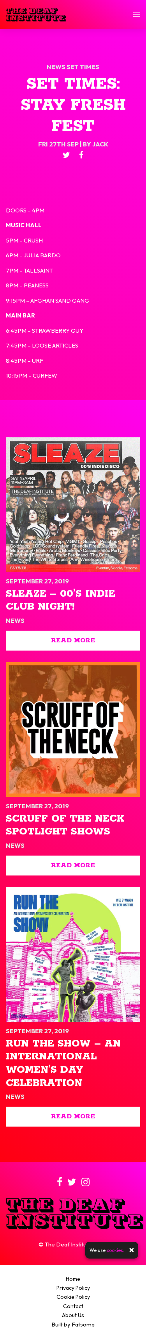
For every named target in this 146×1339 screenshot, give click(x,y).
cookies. (115, 1250)
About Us (73, 1315)
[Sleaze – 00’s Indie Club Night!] (73, 504)
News (57, 67)
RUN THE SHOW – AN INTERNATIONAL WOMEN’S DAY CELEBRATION (63, 1063)
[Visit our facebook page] (81, 155)
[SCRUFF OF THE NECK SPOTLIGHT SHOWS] (73, 729)
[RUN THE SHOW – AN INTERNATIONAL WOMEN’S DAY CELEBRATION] (73, 954)
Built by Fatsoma (73, 1324)
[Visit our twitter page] (66, 155)
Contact (73, 1306)
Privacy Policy (73, 1287)
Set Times (83, 67)
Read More (73, 641)
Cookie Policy (73, 1296)
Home (73, 1278)
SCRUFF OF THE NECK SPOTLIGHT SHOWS (65, 825)
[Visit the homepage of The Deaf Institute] (36, 14)
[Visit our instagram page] (85, 1183)
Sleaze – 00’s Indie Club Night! (60, 600)
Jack (100, 144)
